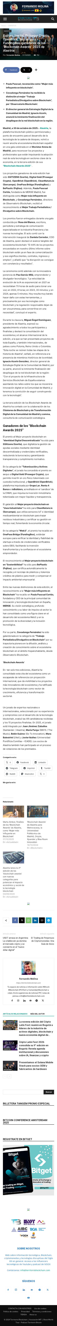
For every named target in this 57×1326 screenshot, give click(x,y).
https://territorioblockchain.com (28, 983)
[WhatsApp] (28, 920)
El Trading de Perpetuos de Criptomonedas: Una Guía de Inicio (42, 941)
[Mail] (31, 1001)
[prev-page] (5, 1076)
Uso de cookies (40, 1308)
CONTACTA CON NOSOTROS (19, 1308)
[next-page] (9, 1076)
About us (33, 1314)
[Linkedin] (35, 920)
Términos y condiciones (41, 1311)
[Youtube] (28, 1298)
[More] (36, 70)
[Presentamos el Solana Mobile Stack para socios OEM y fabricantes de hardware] (10, 1066)
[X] (22, 920)
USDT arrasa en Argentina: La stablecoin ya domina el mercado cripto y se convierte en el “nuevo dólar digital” (15, 944)
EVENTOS (12, 25)
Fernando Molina (13, 55)
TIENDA (23, 1314)
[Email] (42, 920)
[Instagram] (19, 1001)
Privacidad (25, 1311)
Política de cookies (10, 1311)
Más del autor (37, 1014)
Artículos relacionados (15, 1014)
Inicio (3, 25)
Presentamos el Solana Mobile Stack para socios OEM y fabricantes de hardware (36, 1065)
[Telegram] (49, 920)
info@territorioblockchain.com (35, 1270)
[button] (5, 19)
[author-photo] (28, 975)
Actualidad (7, 1029)
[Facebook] (15, 920)
